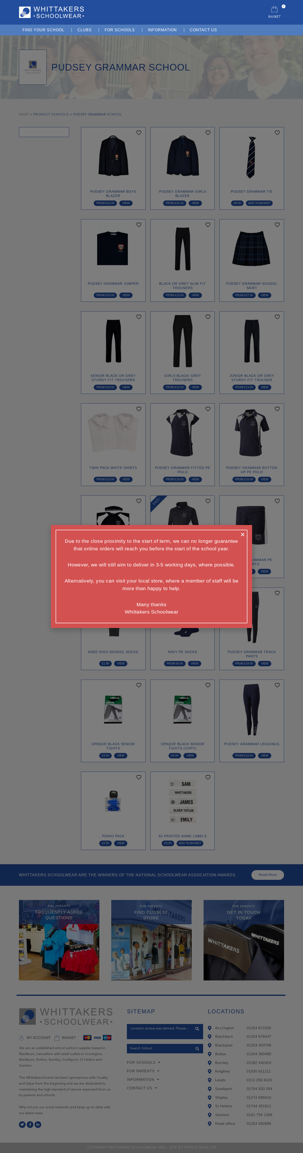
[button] (242, 534)
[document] (151, 576)
